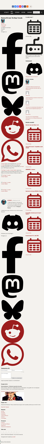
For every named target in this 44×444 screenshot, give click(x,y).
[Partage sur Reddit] (12, 127)
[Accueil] (2, 12)
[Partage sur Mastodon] (12, 82)
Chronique (29, 12)
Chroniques (3, 418)
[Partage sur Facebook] (12, 51)
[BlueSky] (5, 432)
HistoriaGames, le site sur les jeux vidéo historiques (22, 2)
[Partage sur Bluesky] (12, 106)
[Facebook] (13, 6)
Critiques (17, 12)
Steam (22, 166)
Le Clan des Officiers (5, 424)
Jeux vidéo (12, 12)
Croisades (3, 26)
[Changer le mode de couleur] (31, 6)
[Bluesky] (15, 6)
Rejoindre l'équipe (5, 407)
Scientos (3, 422)
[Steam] (25, 6)
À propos (3, 391)
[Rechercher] (41, 12)
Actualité (6, 12)
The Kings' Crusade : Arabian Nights (9, 170)
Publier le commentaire (17, 378)
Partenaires (15, 391)
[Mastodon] (18, 6)
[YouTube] (20, 6)
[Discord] (23, 6)
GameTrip (3, 425)
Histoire (23, 12)
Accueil (2, 411)
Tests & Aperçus (4, 415)
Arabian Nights (4, 163)
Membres (11, 391)
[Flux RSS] (27, 6)
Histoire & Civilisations (6, 426)
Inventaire (3, 414)
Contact (7, 391)
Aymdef (13, 436)
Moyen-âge (3, 25)
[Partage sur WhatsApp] (12, 150)
